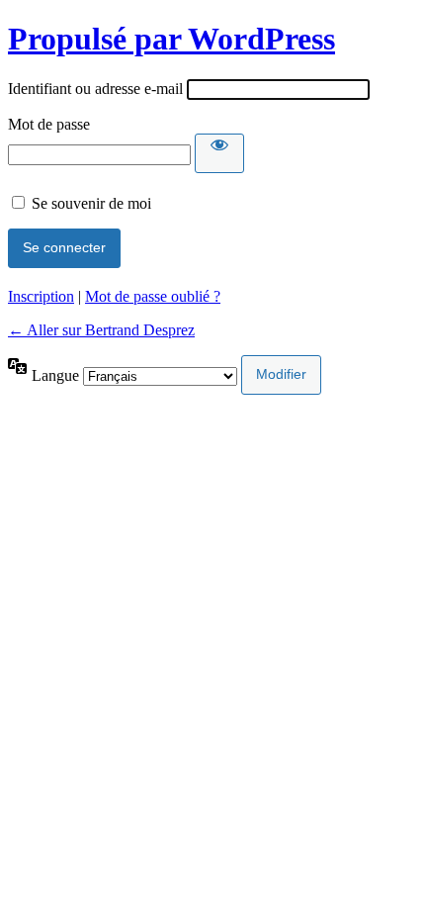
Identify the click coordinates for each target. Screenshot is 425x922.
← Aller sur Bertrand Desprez (101, 330)
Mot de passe (49, 124)
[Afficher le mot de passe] (219, 153)
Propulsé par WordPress (171, 38)
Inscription (41, 296)
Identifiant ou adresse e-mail (95, 88)
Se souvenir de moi (91, 203)
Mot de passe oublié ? (152, 296)
